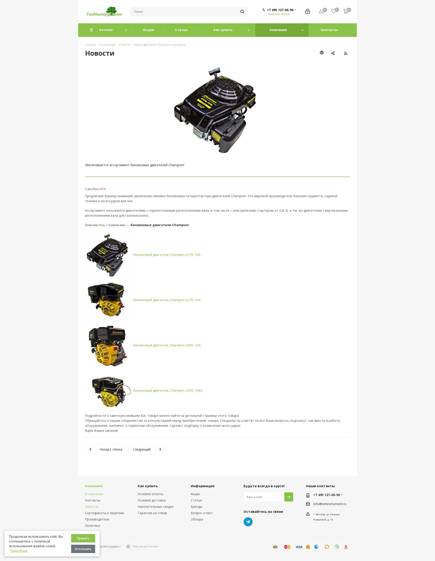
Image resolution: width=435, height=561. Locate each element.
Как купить (148, 486)
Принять (83, 538)
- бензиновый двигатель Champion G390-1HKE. (167, 390)
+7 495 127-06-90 (280, 10)
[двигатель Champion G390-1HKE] (108, 390)
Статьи (196, 500)
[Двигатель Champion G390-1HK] (108, 345)
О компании (94, 494)
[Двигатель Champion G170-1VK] (108, 254)
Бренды (196, 506)
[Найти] (242, 11)
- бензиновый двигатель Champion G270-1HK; (166, 300)
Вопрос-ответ (202, 513)
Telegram (248, 521)
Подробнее (18, 551)
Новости (91, 506)
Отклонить (83, 549)
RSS (345, 53)
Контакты (92, 500)
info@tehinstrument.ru (329, 504)
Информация (202, 486)
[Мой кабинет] (307, 11)
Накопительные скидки (155, 506)
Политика (92, 525)
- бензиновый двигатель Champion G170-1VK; (166, 254)
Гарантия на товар (152, 513)
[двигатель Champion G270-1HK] (108, 299)
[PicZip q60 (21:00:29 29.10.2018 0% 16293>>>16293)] (217, 109)
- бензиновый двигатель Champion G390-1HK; (166, 345)
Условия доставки (152, 500)
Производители (97, 519)
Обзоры (197, 519)
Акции (195, 494)
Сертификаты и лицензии (104, 513)
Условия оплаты (150, 494)
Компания (94, 486)
